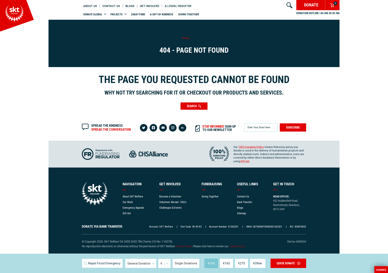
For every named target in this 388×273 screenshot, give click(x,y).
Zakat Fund (138, 14)
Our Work (128, 202)
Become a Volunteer (170, 196)
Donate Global (92, 14)
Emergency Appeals (133, 207)
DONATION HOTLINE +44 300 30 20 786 (318, 13)
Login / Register (179, 6)
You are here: (194, 34)
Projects (116, 14)
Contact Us (243, 196)
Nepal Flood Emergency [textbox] (104, 263)
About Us (90, 6)
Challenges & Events (170, 207)
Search (192, 106)
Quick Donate (286, 263)
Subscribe (293, 127)
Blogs (129, 6)
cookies (381, 270)
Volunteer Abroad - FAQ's (173, 202)
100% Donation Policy (251, 147)
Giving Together (188, 14)
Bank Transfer (244, 202)
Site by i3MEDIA (296, 241)
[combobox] (102, 263)
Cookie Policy (237, 246)
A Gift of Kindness (161, 14)
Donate (311, 4)
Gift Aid (244, 161)
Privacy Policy (183, 246)
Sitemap (241, 213)
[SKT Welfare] (17, 30)
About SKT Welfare (133, 196)
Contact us (111, 6)
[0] (331, 4)
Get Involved (149, 6)
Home (185, 38)
